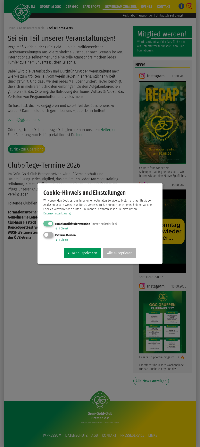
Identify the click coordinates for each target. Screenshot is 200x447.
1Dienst (61, 228)
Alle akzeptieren (119, 253)
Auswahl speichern (82, 253)
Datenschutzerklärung (57, 213)
